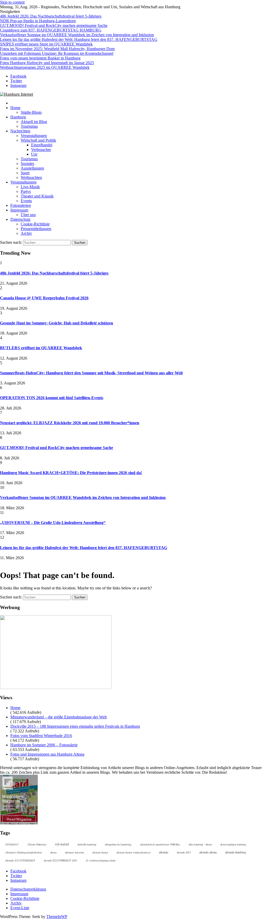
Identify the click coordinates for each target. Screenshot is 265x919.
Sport (25, 173)
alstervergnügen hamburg (233, 844)
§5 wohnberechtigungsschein (100, 860)
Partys (26, 191)
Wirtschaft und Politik (38, 140)
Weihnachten (31, 177)
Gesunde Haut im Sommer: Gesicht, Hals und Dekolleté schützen (56, 323)
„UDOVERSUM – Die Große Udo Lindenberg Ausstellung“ (53, 522)
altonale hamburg (235, 852)
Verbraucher (41, 149)
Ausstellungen (32, 168)
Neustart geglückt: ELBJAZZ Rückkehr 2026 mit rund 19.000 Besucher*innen (69, 423)
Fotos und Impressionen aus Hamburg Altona (47, 754)
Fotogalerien (20, 205)
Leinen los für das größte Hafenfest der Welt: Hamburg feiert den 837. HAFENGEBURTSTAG (78, 39)
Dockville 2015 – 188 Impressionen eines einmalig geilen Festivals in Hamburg (75, 726)
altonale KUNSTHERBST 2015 (60, 860)
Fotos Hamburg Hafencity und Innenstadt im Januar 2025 (47, 62)
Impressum (19, 210)
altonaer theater (100, 852)
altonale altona (207, 852)
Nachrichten (20, 131)
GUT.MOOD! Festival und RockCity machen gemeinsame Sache (53, 25)
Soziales (27, 163)
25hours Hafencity (36, 844)
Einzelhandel (41, 145)
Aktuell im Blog (34, 121)
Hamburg (18, 117)
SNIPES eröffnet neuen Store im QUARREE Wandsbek (46, 44)
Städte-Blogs (31, 112)
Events (26, 201)
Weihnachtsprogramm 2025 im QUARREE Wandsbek (45, 67)
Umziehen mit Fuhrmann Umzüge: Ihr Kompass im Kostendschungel (56, 53)
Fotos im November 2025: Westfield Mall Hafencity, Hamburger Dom (57, 49)
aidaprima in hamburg (118, 844)
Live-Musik (30, 187)
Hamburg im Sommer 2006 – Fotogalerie (44, 745)
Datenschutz (20, 219)
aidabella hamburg (86, 844)
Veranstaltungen (34, 135)
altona (53, 852)
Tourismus (29, 126)
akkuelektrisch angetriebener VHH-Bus (160, 844)
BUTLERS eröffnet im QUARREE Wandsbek (41, 348)
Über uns (28, 214)
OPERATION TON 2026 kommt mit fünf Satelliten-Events (51, 398)
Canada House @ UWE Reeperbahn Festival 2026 (44, 298)
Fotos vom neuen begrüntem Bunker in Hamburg (40, 58)
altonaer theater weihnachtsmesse (133, 852)
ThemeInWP (56, 916)
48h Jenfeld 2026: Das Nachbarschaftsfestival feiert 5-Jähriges (50, 16)
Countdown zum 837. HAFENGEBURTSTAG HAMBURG (50, 30)
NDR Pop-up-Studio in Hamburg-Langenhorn (38, 21)
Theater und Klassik (37, 196)
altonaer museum (74, 852)
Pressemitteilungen (36, 228)
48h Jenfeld (62, 844)
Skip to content (12, 2)
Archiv (26, 233)
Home (15, 107)
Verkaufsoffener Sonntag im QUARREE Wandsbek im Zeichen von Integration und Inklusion (77, 35)
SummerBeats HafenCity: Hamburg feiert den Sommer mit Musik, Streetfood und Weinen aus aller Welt (91, 373)
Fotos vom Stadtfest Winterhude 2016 (41, 735)
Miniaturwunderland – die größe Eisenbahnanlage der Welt (58, 717)
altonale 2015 (183, 852)
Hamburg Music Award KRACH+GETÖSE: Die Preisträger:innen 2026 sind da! (71, 472)
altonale (163, 852)
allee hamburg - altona (199, 844)
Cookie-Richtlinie (35, 224)
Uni (34, 154)
